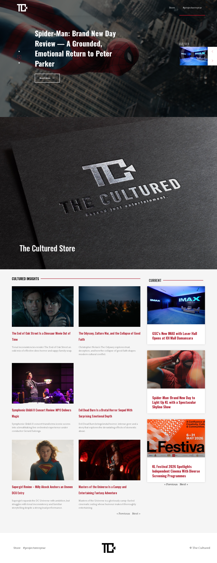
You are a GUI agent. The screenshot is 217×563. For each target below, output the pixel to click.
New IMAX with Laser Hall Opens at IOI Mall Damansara (74, 48)
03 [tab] (181, 44)
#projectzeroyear (192, 7)
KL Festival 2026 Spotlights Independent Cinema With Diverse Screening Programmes (176, 471)
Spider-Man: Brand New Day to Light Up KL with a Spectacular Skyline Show (174, 402)
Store (172, 7)
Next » (136, 513)
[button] (212, 51)
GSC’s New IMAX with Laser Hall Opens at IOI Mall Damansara (174, 336)
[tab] (19, 51)
